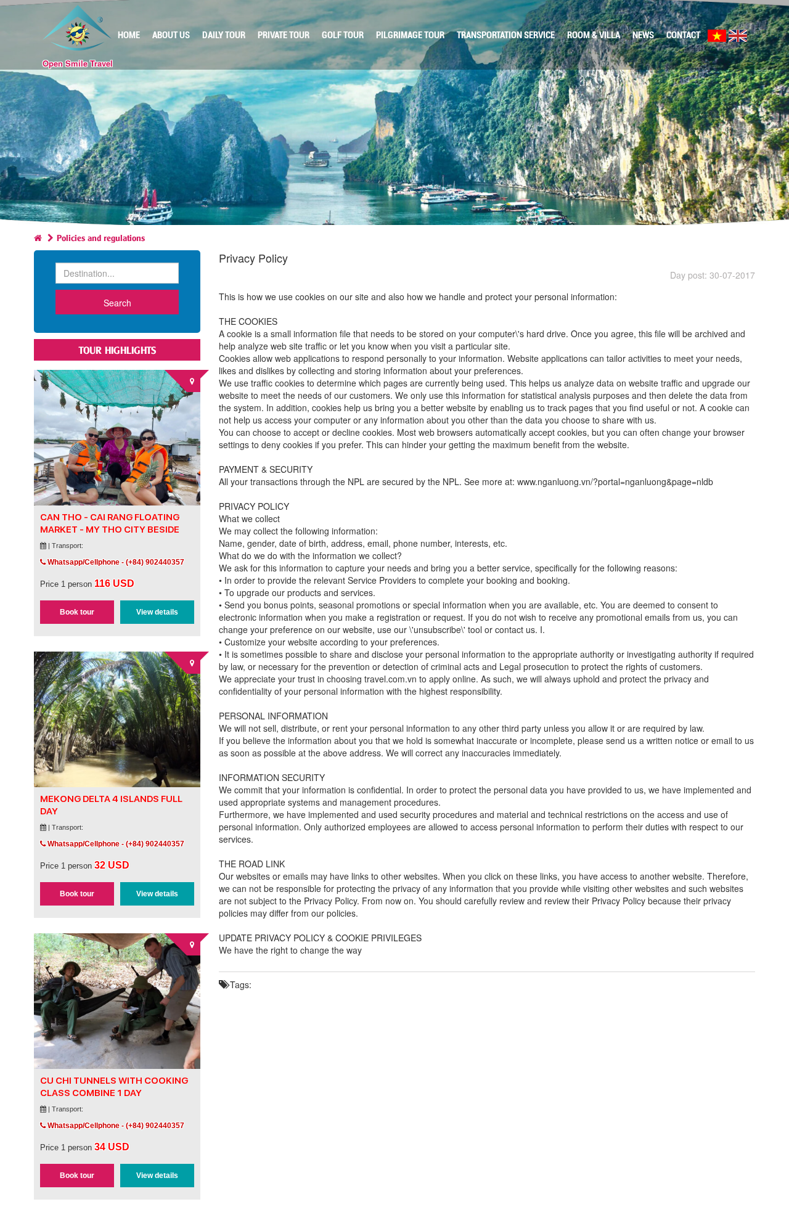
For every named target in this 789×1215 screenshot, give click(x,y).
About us (171, 35)
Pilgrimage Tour (410, 35)
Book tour (77, 612)
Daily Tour (223, 35)
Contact (683, 35)
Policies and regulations (101, 237)
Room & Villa (593, 35)
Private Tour (283, 35)
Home (129, 35)
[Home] (38, 237)
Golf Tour (343, 35)
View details (157, 612)
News (643, 35)
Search (117, 303)
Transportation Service (506, 35)
